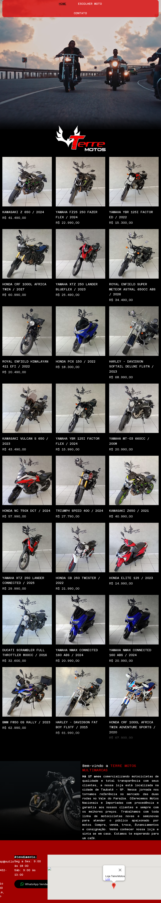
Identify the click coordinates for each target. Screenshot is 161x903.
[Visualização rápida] (27, 181)
